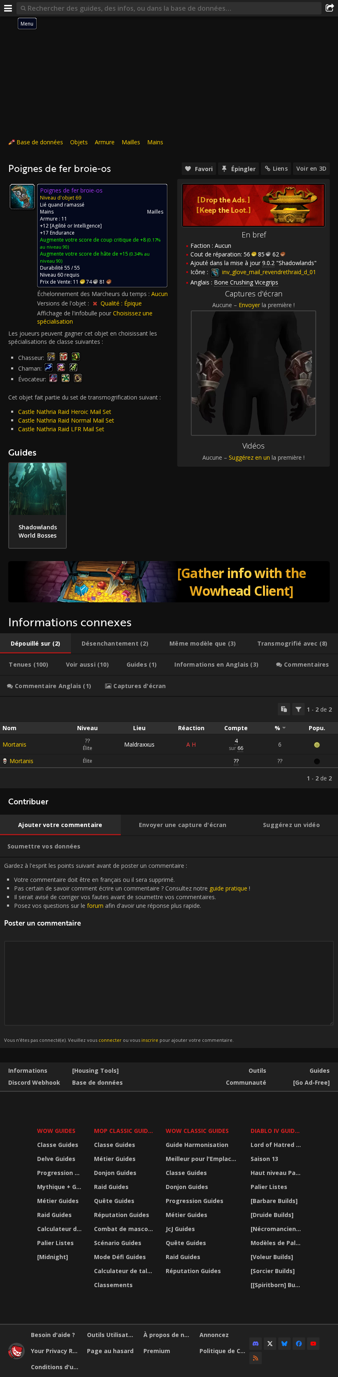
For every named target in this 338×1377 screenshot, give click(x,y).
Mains (155, 142)
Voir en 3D (311, 168)
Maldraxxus (139, 744)
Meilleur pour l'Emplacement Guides (203, 1159)
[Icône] (22, 196)
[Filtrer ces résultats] (298, 709)
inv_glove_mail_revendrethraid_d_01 (268, 272)
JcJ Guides (180, 1229)
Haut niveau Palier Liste (277, 1173)
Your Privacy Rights (56, 1351)
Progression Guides (60, 1173)
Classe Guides (57, 1145)
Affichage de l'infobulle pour (75, 313)
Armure (105, 142)
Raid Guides (54, 1215)
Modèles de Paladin (277, 1243)
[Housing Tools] (95, 1070)
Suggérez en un (249, 457)
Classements (113, 1285)
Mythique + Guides (60, 1187)
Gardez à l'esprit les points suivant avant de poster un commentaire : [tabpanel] (127, 952)
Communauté (246, 1082)
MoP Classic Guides (124, 1131)
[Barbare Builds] (274, 1201)
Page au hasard (110, 1351)
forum (95, 905)
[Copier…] (284, 709)
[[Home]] (16, 1357)
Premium (156, 1351)
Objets (79, 142)
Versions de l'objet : (64, 303)
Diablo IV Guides (276, 1131)
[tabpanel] (169, 742)
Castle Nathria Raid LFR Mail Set (61, 429)
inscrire (149, 1040)
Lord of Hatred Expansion (277, 1145)
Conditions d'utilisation (56, 1367)
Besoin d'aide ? (53, 1335)
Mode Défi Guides (120, 1257)
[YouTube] (313, 1343)
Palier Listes (55, 1243)
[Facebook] (299, 1343)
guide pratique (228, 888)
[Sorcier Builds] (273, 1271)
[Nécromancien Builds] (277, 1229)
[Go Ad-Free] (311, 1082)
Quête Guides (114, 1201)
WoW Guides (56, 1131)
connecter (110, 1040)
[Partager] (330, 8)
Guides (320, 1070)
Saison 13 (264, 1159)
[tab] (35, 643)
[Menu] (8, 8)
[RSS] (255, 1358)
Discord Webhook (34, 1082)
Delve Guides (56, 1159)
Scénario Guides (117, 1243)
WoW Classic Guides (197, 1131)
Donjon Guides (115, 1173)
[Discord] (255, 1343)
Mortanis (14, 744)
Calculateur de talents (60, 1229)
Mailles (131, 142)
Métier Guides (58, 1201)
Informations (27, 1070)
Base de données (39, 142)
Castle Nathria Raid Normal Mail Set (66, 420)
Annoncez (214, 1335)
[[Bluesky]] (284, 1343)
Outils (257, 1070)
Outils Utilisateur (112, 1335)
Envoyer (249, 305)
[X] (270, 1343)
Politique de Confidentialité (224, 1351)
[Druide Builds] (272, 1215)
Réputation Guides (121, 1215)
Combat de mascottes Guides (124, 1229)
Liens (280, 168)
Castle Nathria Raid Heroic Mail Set (64, 412)
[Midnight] (52, 1257)
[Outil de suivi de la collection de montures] (169, 581)
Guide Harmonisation (197, 1145)
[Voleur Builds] (272, 1257)
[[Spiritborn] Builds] (277, 1285)
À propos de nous (168, 1335)
